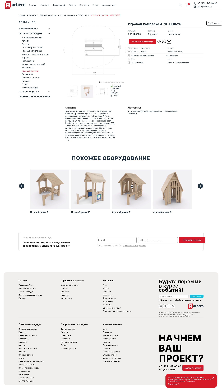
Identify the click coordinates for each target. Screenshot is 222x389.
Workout (64, 332)
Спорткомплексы (26, 378)
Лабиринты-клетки (31, 77)
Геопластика (28, 61)
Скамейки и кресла (111, 352)
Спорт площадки (28, 91)
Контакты (84, 5)
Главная (22, 15)
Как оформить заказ (69, 285)
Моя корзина (66, 298)
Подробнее (190, 381)
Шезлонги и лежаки (111, 361)
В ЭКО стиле (83, 15)
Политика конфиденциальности (117, 311)
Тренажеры (66, 335)
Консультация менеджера (142, 42)
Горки (24, 84)
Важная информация (112, 308)
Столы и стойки (110, 355)
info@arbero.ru (205, 6)
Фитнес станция (68, 329)
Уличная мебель (28, 28)
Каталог (33, 5)
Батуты (25, 44)
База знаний (59, 5)
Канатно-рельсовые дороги (35, 54)
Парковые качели (110, 345)
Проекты (45, 5)
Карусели (26, 57)
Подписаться (197, 296)
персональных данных (135, 245)
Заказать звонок (193, 368)
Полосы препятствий (32, 47)
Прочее (25, 81)
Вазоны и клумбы (110, 335)
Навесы (106, 342)
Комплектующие (30, 87)
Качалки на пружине (32, 37)
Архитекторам (109, 5)
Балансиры (27, 74)
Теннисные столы (69, 342)
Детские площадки (48, 15)
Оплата (64, 288)
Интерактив (27, 67)
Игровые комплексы (32, 51)
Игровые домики (67, 15)
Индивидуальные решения (34, 96)
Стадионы (65, 339)
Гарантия (65, 295)
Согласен (172, 384)
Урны (105, 329)
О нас (96, 5)
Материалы (108, 301)
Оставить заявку (192, 240)
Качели (25, 41)
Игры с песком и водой (33, 64)
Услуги (72, 5)
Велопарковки (109, 339)
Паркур (64, 345)
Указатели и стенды (112, 358)
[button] (126, 50)
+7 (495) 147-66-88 (207, 3)
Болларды (107, 332)
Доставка (65, 292)
